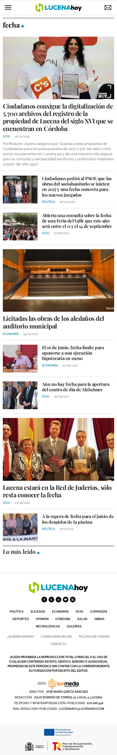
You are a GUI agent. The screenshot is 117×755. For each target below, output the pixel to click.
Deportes (20, 619)
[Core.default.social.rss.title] (73, 599)
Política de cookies (94, 636)
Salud (82, 619)
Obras (99, 619)
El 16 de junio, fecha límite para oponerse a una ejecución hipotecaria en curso (73, 352)
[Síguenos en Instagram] (58, 599)
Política (17, 611)
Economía (60, 611)
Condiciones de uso (56, 636)
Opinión (42, 619)
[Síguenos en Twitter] (51, 599)
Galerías (74, 626)
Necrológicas (48, 626)
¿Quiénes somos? (20, 636)
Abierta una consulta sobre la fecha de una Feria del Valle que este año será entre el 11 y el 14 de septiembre (77, 220)
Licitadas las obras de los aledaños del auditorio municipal (53, 322)
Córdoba (62, 619)
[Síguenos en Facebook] (44, 599)
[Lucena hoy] (58, 591)
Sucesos (37, 611)
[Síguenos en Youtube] (65, 599)
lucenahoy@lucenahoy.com (81, 708)
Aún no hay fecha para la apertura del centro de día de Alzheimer (75, 386)
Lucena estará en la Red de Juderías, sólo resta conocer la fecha (57, 491)
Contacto (58, 644)
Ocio (79, 611)
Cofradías (98, 611)
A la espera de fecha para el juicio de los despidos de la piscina (78, 519)
